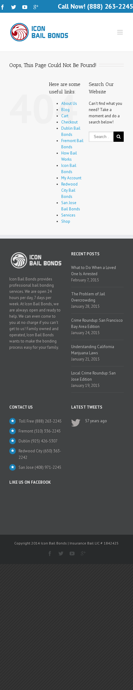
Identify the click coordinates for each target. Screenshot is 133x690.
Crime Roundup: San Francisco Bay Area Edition (97, 323)
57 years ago (96, 420)
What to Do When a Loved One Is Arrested (93, 270)
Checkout (69, 122)
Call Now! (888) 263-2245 (95, 6)
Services (68, 215)
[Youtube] (24, 7)
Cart (64, 116)
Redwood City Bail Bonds (69, 190)
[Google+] (35, 7)
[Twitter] (13, 7)
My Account (71, 178)
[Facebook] (2, 7)
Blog (65, 109)
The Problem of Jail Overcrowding (88, 297)
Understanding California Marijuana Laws (92, 350)
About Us (69, 103)
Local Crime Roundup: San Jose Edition (93, 376)
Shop (65, 221)
